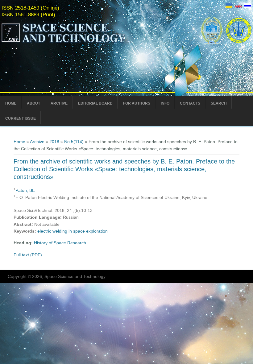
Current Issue (20, 118)
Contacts (190, 103)
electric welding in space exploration (72, 231)
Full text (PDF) (28, 254)
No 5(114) (74, 141)
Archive (59, 103)
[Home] (76, 42)
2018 (54, 141)
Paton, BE (25, 190)
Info (165, 103)
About (33, 103)
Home (10, 103)
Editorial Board (95, 103)
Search (219, 103)
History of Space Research (60, 242)
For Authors (136, 103)
